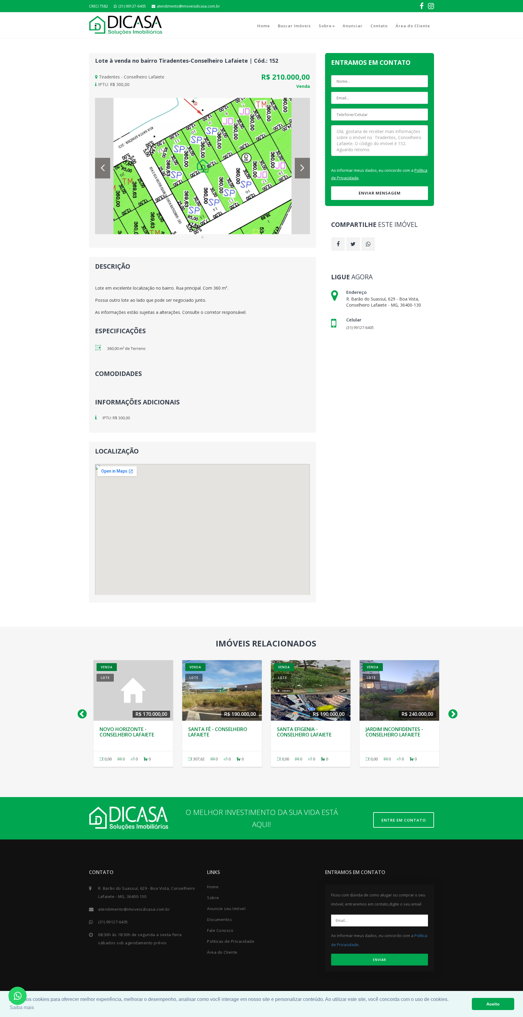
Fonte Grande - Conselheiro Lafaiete (304, 732)
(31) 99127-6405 (132, 6)
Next (451, 712)
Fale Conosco (220, 930)
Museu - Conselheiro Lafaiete (392, 732)
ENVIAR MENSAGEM (380, 193)
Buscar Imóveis (294, 25)
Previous (80, 712)
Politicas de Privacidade (230, 941)
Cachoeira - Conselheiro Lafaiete (131, 732)
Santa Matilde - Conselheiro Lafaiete (215, 732)
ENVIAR (379, 959)
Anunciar (353, 25)
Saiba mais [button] (22, 1007)
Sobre (325, 25)
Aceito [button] (493, 1004)
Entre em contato (403, 820)
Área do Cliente (413, 25)
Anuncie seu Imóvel (226, 908)
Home (263, 25)
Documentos (219, 919)
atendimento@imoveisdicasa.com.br (188, 6)
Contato (379, 25)
